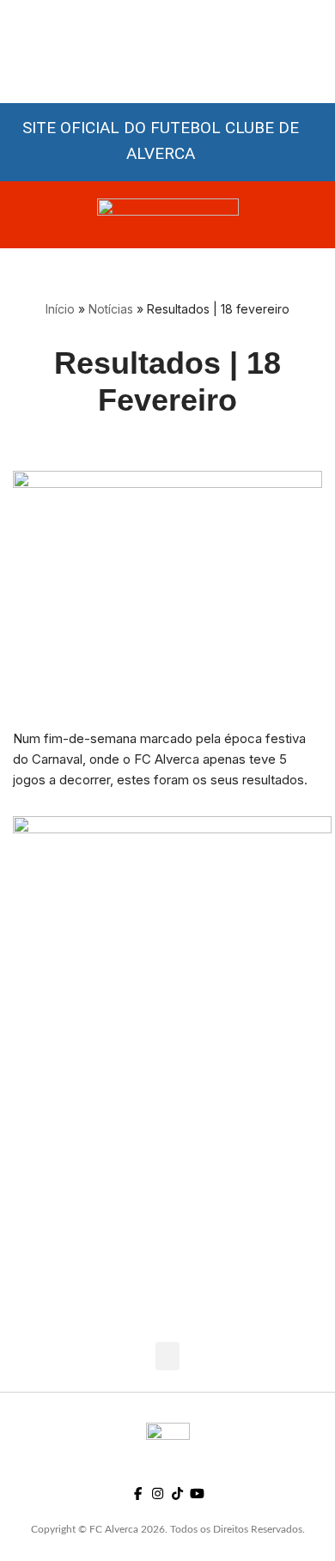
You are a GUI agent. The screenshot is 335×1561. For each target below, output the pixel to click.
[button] (167, 1356)
